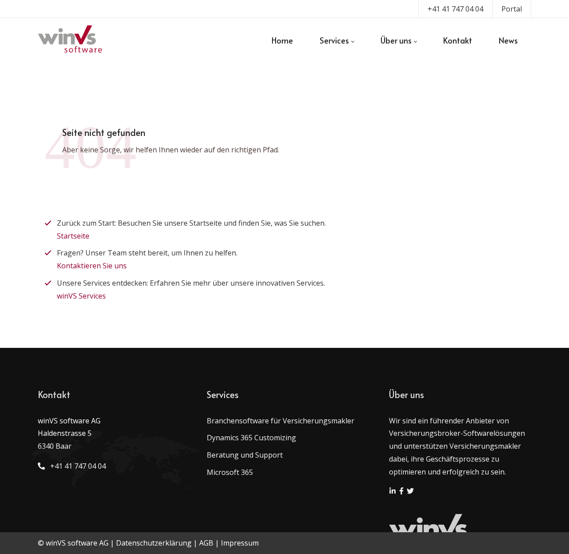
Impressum (240, 543)
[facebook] (402, 492)
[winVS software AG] (70, 40)
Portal (511, 9)
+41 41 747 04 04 (455, 9)
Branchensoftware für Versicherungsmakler (280, 421)
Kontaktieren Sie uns (92, 266)
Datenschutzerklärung (154, 543)
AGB (206, 543)
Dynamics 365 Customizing (251, 437)
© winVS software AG (73, 543)
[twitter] (410, 492)
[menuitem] (282, 40)
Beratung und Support (245, 455)
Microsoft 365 (230, 472)
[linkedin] (393, 492)
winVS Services (81, 296)
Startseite (73, 236)
